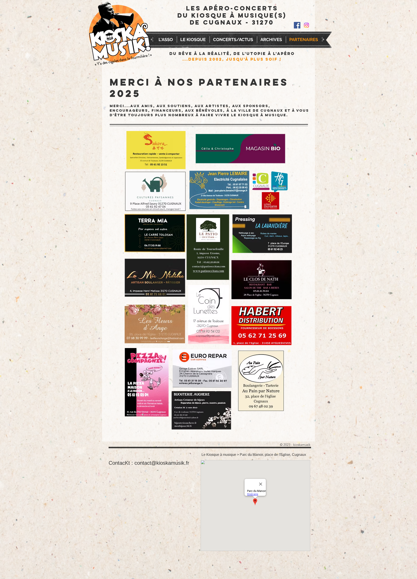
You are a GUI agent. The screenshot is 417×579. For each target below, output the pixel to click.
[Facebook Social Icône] (297, 25)
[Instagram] (306, 25)
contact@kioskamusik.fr (161, 463)
